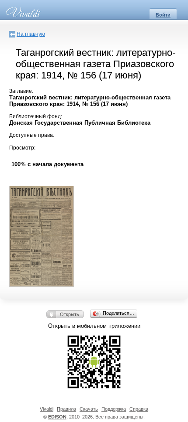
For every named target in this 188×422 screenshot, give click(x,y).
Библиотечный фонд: (35, 116)
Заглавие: (21, 91)
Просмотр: (22, 148)
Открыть (69, 314)
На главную (31, 34)
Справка (138, 409)
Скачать (89, 409)
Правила (66, 409)
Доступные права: (31, 135)
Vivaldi (46, 409)
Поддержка (113, 409)
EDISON (57, 416)
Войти (163, 14)
